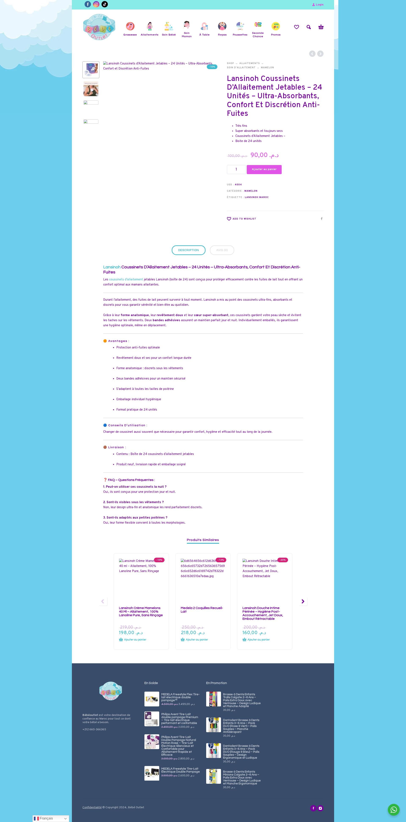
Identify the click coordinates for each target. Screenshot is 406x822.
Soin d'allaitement (241, 67)
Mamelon (267, 67)
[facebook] (313, 808)
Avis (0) (222, 250)
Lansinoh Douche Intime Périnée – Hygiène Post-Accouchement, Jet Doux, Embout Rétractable (263, 613)
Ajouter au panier (264, 169)
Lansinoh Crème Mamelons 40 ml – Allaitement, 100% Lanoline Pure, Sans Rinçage (141, 611)
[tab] (188, 251)
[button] (309, 27)
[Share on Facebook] (320, 218)
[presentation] (112, 120)
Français (46, 818)
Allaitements (249, 63)
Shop (230, 63)
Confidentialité (92, 807)
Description (188, 250)
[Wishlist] (296, 27)
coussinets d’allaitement (126, 280)
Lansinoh (112, 267)
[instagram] (320, 808)
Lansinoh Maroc (257, 197)
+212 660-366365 (94, 729)
